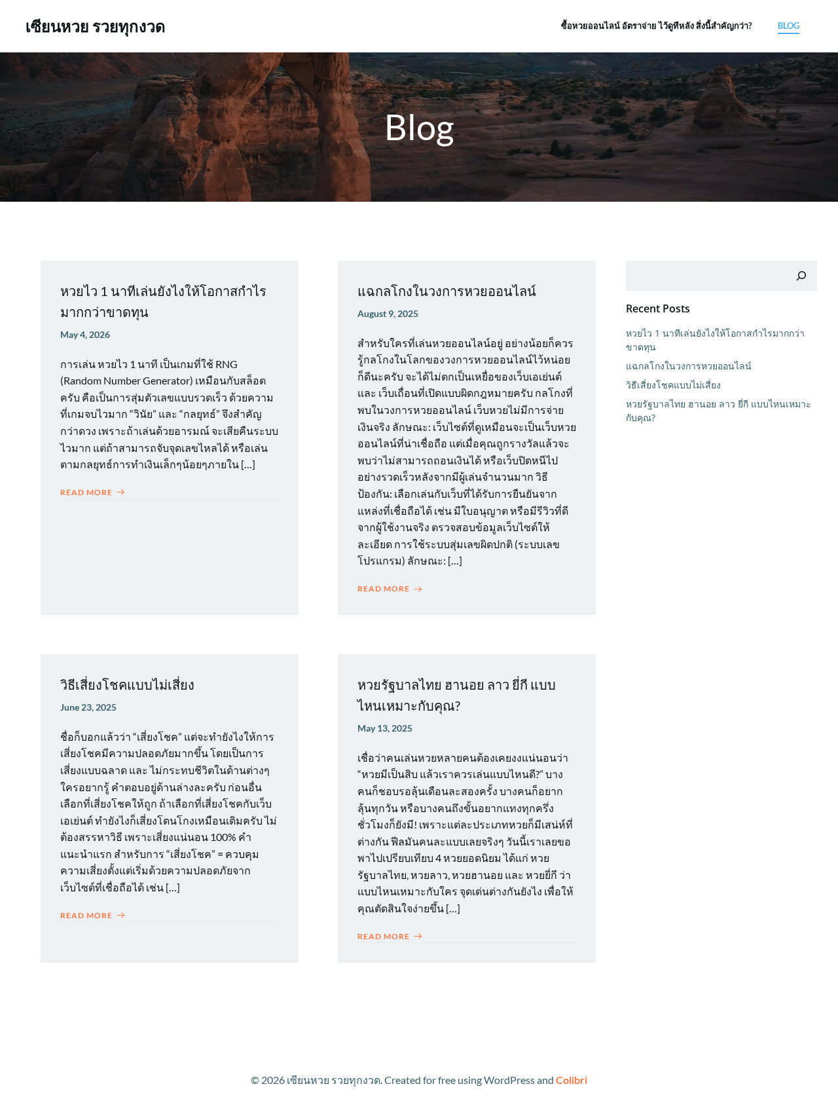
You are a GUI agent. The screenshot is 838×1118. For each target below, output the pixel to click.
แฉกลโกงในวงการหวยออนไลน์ (689, 366)
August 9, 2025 (387, 313)
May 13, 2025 (384, 728)
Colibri (571, 1079)
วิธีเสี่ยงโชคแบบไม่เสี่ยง (673, 385)
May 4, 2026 (85, 334)
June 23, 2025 (88, 707)
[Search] (801, 276)
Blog (788, 25)
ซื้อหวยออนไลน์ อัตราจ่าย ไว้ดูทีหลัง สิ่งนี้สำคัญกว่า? (656, 25)
